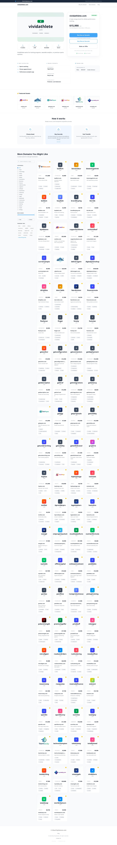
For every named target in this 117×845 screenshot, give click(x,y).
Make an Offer (83, 46)
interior (19, 235)
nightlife (26, 228)
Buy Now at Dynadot (83, 35)
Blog (99, 4)
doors (31, 233)
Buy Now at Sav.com (83, 41)
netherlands (25, 233)
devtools (32, 228)
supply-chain (27, 230)
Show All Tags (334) (22, 237)
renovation (25, 235)
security (19, 233)
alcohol (24, 226)
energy (31, 235)
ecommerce (20, 228)
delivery (29, 226)
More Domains (92, 4)
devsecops (20, 230)
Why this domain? (83, 4)
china (19, 226)
